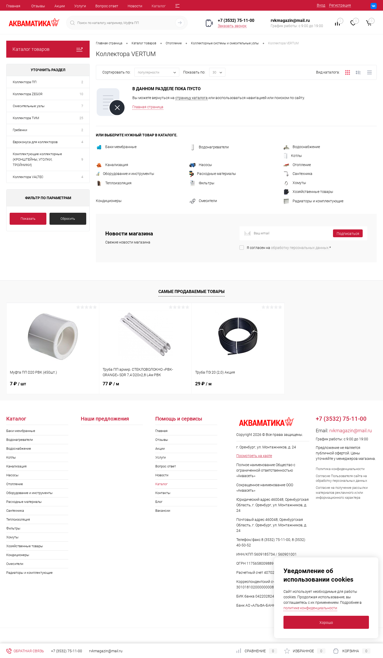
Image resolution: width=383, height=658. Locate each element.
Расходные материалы (216, 174)
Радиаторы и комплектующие (318, 201)
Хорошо (326, 622)
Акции (59, 6)
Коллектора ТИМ (26, 118)
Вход (321, 5)
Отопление (302, 165)
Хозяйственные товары (313, 192)
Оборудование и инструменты (128, 174)
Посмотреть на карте (254, 456)
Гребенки (20, 130)
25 (81, 118)
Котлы (296, 156)
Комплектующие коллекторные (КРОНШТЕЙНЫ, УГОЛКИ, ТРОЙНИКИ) (37, 159)
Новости (135, 6)
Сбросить (67, 219)
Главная (13, 6)
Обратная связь (28, 651)
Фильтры (206, 183)
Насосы (205, 165)
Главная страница (147, 107)
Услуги (80, 6)
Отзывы (38, 6)
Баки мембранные (121, 147)
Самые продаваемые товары (191, 291)
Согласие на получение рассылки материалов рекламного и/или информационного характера (342, 492)
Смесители (208, 201)
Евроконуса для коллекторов (35, 142)
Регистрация (340, 5)
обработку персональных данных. (300, 248)
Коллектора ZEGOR (27, 94)
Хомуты (299, 183)
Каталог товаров (31, 49)
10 (81, 94)
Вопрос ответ (106, 6)
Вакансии (162, 511)
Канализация (116, 165)
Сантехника (302, 174)
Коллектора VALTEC (28, 177)
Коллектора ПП (24, 82)
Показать (28, 219)
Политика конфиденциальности (340, 469)
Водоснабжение (306, 147)
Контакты (162, 493)
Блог (158, 502)
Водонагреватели (214, 147)
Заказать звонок (232, 26)
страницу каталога (191, 98)
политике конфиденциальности (310, 608)
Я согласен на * (289, 248)
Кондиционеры (109, 201)
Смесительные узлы (29, 106)
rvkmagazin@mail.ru (350, 430)
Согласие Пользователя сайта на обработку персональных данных (341, 478)
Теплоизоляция (118, 183)
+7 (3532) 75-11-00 (236, 20)
